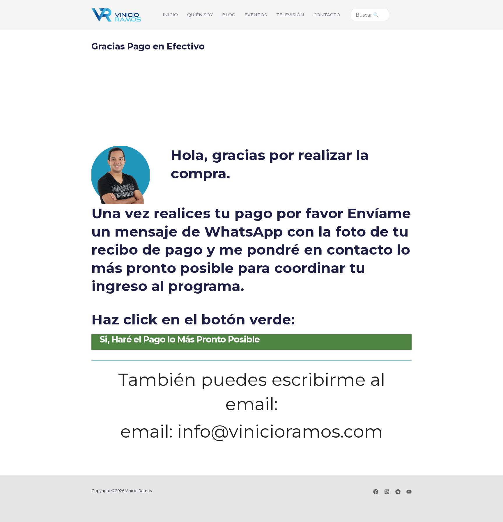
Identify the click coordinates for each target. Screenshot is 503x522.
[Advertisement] (251, 102)
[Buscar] (388, 15)
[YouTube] (409, 491)
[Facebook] (375, 491)
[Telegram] (398, 491)
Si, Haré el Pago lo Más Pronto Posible (180, 339)
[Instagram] (386, 491)
